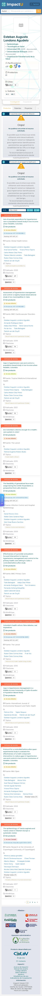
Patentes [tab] (17, 108)
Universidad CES (22, 49)
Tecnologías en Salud (15, 47)
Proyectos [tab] (28, 108)
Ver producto (10, 227)
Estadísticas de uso (21, 976)
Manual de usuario (21, 969)
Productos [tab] (7, 108)
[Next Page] (37, 902)
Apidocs (21, 974)
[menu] (21, 102)
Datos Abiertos (21, 972)
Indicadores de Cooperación (21, 978)
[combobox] (23, 11)
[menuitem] (15, 102)
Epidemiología (12, 44)
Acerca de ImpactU (21, 967)
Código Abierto (21, 971)
